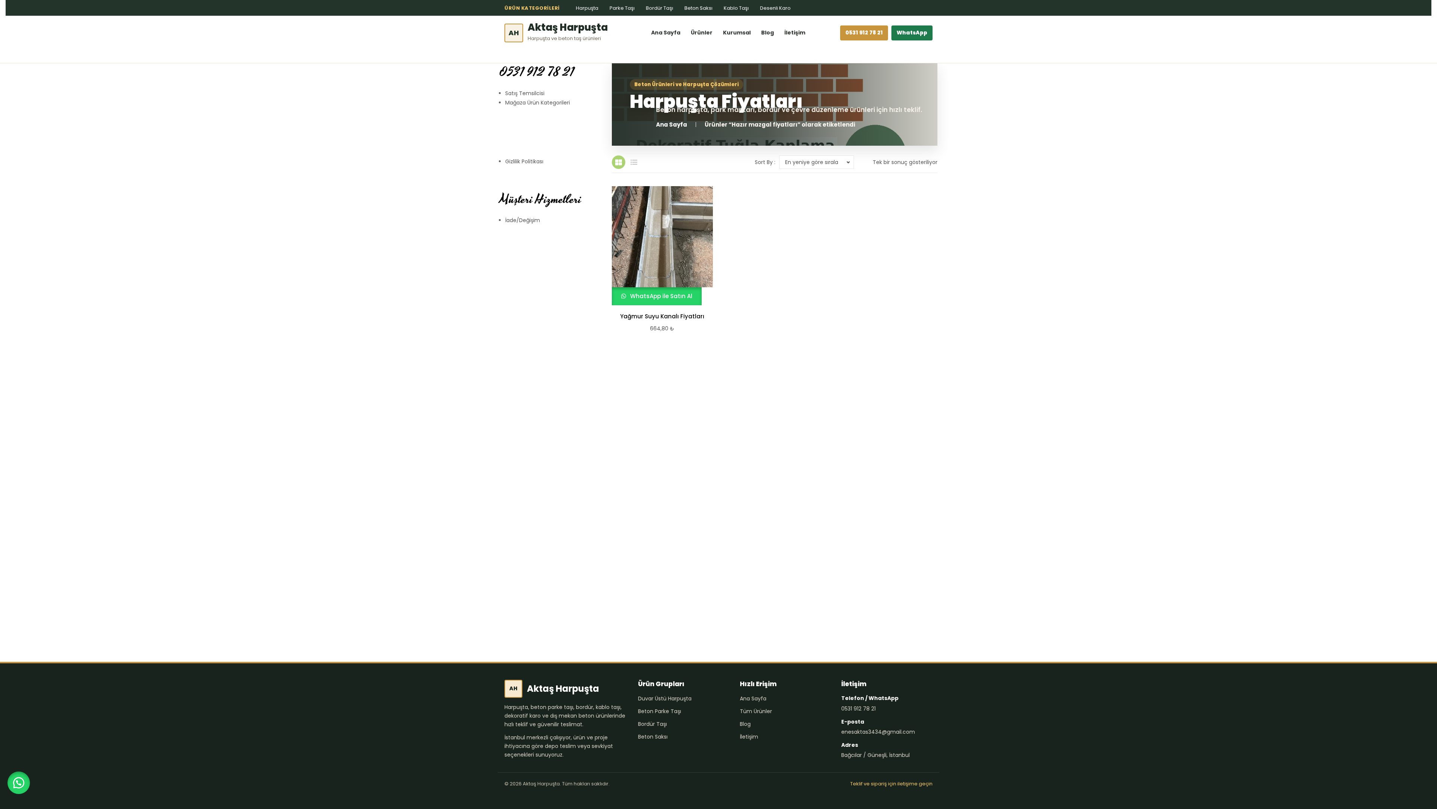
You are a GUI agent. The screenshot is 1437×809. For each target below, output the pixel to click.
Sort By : (765, 162)
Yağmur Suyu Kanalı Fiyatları (662, 316)
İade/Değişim (522, 220)
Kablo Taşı (736, 8)
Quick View (659, 245)
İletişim (794, 32)
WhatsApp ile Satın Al (660, 296)
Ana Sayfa (665, 32)
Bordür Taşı (659, 8)
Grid (618, 162)
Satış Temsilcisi (524, 93)
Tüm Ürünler (756, 711)
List (634, 162)
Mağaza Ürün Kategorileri (537, 102)
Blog (767, 32)
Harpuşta (587, 8)
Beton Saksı (698, 8)
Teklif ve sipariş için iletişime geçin (891, 783)
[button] (18, 783)
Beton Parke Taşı (659, 711)
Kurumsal (737, 32)
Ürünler (702, 32)
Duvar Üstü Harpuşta (665, 698)
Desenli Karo (775, 8)
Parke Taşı (622, 8)
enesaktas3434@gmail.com (878, 732)
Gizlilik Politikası (524, 161)
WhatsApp (912, 32)
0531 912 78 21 (864, 32)
